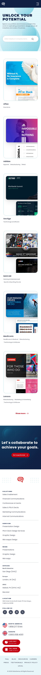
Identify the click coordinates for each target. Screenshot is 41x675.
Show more (20, 413)
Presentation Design (11, 526)
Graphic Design (9, 535)
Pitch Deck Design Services (14, 531)
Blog (14, 659)
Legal (20, 666)
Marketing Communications (14, 512)
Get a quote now (19, 455)
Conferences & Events (12, 503)
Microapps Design (10, 539)
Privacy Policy (30, 662)
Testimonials (17, 662)
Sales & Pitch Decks (11, 507)
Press (6, 662)
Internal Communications (13, 516)
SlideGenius (16, 671)
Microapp (7, 558)
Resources (23, 659)
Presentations (8, 550)
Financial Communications (13, 499)
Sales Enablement (10, 494)
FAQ (7, 659)
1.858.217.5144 (15, 626)
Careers (33, 659)
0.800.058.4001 (16, 634)
